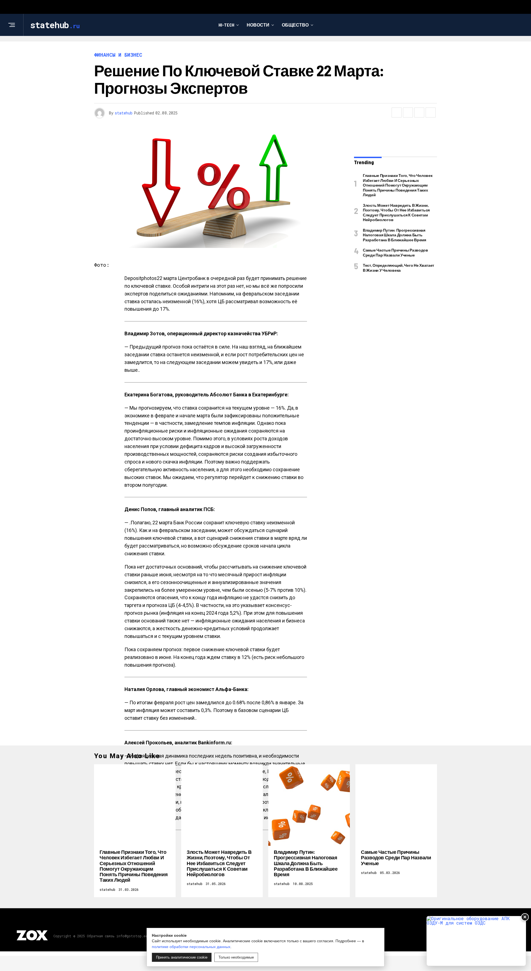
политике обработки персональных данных (191, 946)
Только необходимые (236, 957)
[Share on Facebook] (397, 112)
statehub (123, 113)
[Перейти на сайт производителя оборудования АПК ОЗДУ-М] (476, 941)
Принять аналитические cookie (181, 957)
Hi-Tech (226, 24)
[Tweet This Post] (408, 112)
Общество (295, 24)
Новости (258, 24)
